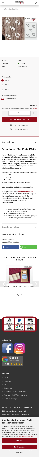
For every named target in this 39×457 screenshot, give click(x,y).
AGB (5, 385)
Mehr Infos (19, 453)
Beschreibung (8, 142)
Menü (3, 3)
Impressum (7, 381)
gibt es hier (25, 415)
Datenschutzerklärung (26, 436)
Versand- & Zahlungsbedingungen (15, 392)
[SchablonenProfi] (19, 2)
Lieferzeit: (5, 63)
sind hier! (22, 411)
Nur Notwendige (19, 447)
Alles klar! (19, 441)
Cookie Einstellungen (10, 399)
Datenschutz (8, 388)
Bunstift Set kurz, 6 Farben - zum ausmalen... (19, 287)
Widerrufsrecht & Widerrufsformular (15, 395)
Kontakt (6, 378)
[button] (5, 113)
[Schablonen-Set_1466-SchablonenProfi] (19, 28)
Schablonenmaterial (11, 227)
